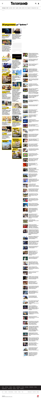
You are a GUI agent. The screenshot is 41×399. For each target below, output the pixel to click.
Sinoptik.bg (21, 388)
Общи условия (10, 396)
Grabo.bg (14, 388)
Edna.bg (18, 388)
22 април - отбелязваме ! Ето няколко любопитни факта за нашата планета (6, 36)
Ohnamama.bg (10, 388)
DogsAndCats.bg (4, 388)
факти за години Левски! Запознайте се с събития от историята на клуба (6, 71)
